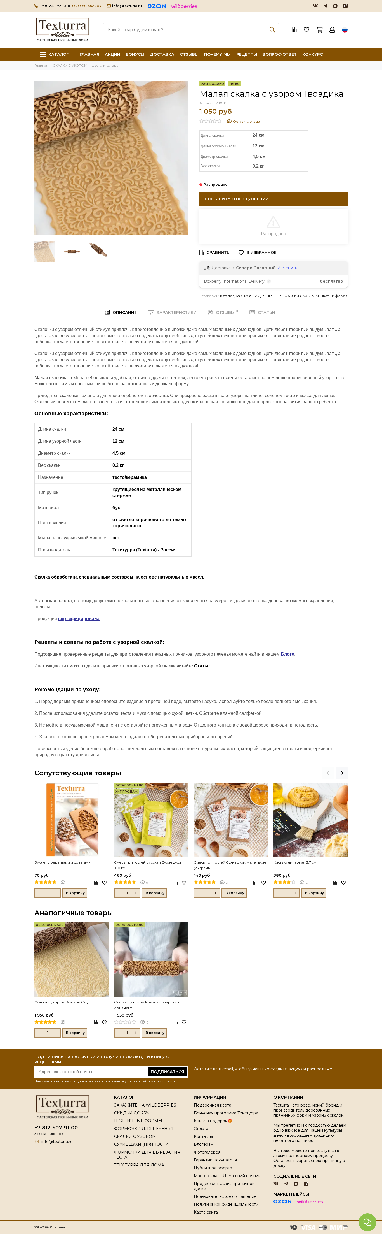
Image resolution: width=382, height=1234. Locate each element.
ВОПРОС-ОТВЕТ (280, 54)
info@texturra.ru (127, 6)
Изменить (287, 267)
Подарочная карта (212, 1105)
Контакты (203, 1136)
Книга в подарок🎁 (213, 1120)
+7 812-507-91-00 (55, 6)
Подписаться (167, 1071)
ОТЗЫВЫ (189, 54)
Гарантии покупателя (215, 1160)
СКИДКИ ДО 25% (131, 1112)
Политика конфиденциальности (226, 1204)
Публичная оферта (213, 1167)
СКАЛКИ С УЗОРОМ (301, 296)
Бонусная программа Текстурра (226, 1112)
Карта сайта (206, 1212)
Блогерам (203, 1144)
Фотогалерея (207, 1152)
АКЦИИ (112, 54)
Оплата (201, 1128)
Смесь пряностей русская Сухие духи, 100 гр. (148, 865)
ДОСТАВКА (162, 54)
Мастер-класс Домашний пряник (227, 1175)
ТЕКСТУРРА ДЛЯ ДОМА (139, 1165)
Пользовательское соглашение (225, 1196)
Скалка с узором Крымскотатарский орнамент (146, 1005)
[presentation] (328, 773)
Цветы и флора (333, 296)
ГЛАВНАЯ (89, 54)
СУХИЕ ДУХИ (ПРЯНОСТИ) (142, 1144)
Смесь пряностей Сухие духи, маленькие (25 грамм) (230, 865)
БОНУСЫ (135, 54)
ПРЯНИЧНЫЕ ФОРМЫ (138, 1120)
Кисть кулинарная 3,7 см (294, 862)
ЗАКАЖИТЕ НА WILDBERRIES (145, 1105)
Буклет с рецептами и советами (62, 862)
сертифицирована (79, 618)
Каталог (58, 54)
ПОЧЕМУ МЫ (217, 54)
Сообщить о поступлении (236, 198)
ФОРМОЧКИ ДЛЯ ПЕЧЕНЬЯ (259, 296)
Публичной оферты (158, 1081)
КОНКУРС (312, 54)
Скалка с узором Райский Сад (61, 1002)
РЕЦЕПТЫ (246, 54)
